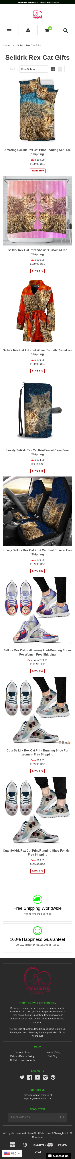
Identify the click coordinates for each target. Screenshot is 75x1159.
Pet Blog (53, 1056)
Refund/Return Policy (22, 1056)
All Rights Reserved (14, 1133)
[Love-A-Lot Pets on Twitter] (22, 1078)
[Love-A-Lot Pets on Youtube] (37, 1078)
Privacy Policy (53, 1052)
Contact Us (60, 1155)
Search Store (22, 1052)
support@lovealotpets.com (37, 1098)
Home (6, 45)
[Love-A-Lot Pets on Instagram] (45, 1078)
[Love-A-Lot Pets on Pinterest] (53, 1078)
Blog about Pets (26, 1029)
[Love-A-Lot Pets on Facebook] (29, 1078)
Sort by (14, 69)
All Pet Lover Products (22, 1060)
